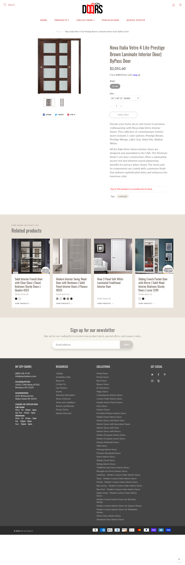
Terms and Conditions (65, 402)
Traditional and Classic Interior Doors (113, 467)
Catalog (59, 373)
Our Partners (61, 388)
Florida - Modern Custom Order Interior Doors (117, 482)
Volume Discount (63, 413)
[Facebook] (158, 374)
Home (43, 20)
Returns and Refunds (65, 406)
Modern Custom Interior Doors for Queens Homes (119, 506)
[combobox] (125, 98)
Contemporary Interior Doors (109, 395)
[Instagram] (152, 381)
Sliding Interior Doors (106, 464)
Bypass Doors (103, 384)
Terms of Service (63, 399)
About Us (60, 381)
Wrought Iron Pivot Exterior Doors (112, 471)
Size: (112, 93)
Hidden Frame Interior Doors (109, 417)
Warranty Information (65, 395)
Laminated (122, 196)
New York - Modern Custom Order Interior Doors (118, 489)
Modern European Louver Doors (111, 438)
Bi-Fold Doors (103, 388)
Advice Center (135, 20)
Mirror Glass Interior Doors (109, 516)
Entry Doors (102, 406)
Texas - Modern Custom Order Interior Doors (117, 478)
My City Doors (26, 531)
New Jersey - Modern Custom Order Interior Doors (119, 486)
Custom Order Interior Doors (109, 399)
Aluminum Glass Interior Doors (110, 519)
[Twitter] (152, 374)
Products (61, 20)
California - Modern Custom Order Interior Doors (118, 475)
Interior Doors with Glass (108, 428)
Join (126, 344)
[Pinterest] (164, 374)
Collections (85, 20)
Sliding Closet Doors (106, 460)
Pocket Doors (103, 377)
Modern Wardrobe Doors (108, 442)
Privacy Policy (62, 409)
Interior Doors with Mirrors (109, 431)
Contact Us (61, 384)
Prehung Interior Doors (107, 449)
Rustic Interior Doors (106, 457)
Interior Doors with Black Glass (110, 420)
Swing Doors (102, 373)
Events (59, 391)
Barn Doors (102, 381)
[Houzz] (158, 381)
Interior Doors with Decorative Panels (113, 424)
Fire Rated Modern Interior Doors (111, 413)
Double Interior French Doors (110, 402)
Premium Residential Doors (109, 453)
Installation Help (63, 377)
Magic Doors (102, 391)
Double (115, 86)
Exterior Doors (103, 409)
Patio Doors (102, 446)
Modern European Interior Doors (111, 435)
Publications (110, 20)
